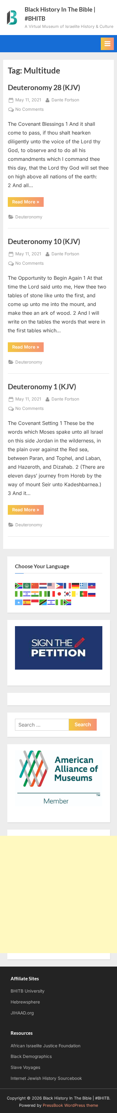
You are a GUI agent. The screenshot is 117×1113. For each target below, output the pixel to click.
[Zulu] (68, 602)
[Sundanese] (35, 602)
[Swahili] (43, 602)
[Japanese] (60, 594)
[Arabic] (27, 585)
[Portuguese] (84, 594)
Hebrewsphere (25, 1001)
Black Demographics (31, 1056)
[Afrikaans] (19, 585)
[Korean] (68, 594)
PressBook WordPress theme (70, 1105)
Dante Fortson (65, 99)
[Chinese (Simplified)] (35, 585)
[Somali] (19, 602)
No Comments (29, 109)
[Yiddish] (51, 602)
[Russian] (92, 594)
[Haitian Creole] (92, 585)
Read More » (28, 203)
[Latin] (76, 594)
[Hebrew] (27, 594)
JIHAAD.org (22, 1012)
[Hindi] (35, 594)
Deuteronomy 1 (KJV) (42, 386)
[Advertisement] (58, 894)
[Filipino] (60, 585)
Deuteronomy (28, 216)
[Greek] (84, 585)
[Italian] (51, 594)
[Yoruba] (60, 602)
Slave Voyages (25, 1067)
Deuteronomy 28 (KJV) (44, 87)
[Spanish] (27, 602)
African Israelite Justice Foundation (45, 1045)
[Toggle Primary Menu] (107, 44)
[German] (76, 585)
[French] (68, 585)
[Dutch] (43, 585)
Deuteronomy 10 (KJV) (44, 241)
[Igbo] (43, 594)
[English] (51, 585)
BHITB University (28, 990)
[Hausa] (19, 594)
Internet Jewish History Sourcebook (46, 1078)
